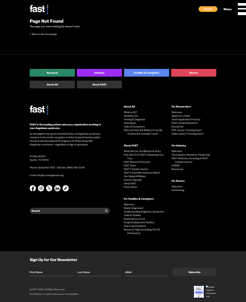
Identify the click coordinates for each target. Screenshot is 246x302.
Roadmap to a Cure (134, 218)
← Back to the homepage (43, 34)
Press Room (130, 187)
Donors (193, 72)
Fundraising (178, 190)
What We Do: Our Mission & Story (142, 151)
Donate (208, 9)
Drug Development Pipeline (139, 222)
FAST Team (130, 165)
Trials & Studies (132, 215)
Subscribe (194, 272)
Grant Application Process (186, 119)
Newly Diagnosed (133, 208)
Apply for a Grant (181, 115)
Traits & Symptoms (134, 126)
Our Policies (36, 294)
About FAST (99, 84)
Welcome (129, 204)
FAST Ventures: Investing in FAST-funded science (190, 160)
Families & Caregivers (146, 72)
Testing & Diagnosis (134, 119)
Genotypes (130, 122)
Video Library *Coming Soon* (188, 133)
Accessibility (72, 294)
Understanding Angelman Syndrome (144, 211)
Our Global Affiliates (135, 176)
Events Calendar (133, 179)
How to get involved (135, 225)
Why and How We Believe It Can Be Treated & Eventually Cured (143, 132)
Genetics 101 (131, 115)
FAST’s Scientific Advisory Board (142, 172)
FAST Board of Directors (137, 161)
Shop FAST (130, 183)
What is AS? (130, 112)
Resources (177, 126)
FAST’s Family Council (136, 169)
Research (52, 72)
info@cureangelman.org (50, 175)
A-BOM (176, 165)
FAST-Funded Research (185, 122)
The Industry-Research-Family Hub (191, 154)
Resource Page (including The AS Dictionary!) (142, 231)
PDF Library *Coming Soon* (187, 130)
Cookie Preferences (54, 294)
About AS (52, 84)
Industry (99, 72)
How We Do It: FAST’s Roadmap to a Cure (143, 156)
